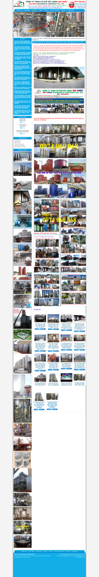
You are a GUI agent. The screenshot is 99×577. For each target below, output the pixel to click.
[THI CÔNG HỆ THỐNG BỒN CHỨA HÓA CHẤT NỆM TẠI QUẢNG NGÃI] (22, 293)
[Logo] (49, 8)
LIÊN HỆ (63, 10)
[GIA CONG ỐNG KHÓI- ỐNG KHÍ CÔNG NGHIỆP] (22, 436)
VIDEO (40, 10)
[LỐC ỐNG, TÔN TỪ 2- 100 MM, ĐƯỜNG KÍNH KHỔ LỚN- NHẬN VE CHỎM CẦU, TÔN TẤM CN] (22, 547)
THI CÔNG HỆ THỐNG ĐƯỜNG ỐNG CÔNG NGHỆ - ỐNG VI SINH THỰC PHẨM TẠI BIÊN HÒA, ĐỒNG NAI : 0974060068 (52, 405)
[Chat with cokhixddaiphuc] (22, 129)
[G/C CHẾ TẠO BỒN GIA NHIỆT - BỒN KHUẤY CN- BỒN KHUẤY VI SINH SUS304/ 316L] (22, 519)
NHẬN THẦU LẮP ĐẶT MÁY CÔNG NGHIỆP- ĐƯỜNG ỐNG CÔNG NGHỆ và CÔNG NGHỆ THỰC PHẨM (22, 92)
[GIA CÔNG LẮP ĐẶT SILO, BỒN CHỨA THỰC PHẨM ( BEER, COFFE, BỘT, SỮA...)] (22, 353)
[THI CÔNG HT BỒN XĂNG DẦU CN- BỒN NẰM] (22, 189)
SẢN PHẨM (34, 10)
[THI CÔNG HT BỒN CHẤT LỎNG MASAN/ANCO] (22, 214)
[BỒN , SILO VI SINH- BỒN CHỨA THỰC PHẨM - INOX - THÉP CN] (22, 373)
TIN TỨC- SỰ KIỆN (55, 10)
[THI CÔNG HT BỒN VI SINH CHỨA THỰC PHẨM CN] (22, 161)
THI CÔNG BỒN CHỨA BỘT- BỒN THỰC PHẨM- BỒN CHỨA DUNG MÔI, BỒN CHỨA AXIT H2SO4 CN (22, 78)
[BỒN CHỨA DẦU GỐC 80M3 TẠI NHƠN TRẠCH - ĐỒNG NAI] (22, 251)
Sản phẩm (40, 38)
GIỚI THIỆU (27, 10)
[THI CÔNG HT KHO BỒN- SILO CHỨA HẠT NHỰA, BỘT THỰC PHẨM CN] (22, 175)
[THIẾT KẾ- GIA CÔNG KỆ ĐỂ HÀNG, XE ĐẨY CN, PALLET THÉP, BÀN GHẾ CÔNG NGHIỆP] (22, 467)
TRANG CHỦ (19, 10)
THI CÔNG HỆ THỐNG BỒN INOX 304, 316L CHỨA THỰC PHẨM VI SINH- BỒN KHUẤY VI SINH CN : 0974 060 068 (22, 73)
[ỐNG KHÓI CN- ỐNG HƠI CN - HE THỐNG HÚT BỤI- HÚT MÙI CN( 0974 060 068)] (22, 328)
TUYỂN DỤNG (70, 10)
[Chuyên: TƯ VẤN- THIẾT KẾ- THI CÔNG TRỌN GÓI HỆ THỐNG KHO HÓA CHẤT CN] (22, 307)
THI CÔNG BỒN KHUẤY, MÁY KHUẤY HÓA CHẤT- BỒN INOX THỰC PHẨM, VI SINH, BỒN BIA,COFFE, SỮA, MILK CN (23, 97)
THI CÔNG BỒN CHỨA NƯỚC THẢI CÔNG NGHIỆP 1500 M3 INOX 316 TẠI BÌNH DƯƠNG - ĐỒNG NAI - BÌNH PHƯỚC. (22, 112)
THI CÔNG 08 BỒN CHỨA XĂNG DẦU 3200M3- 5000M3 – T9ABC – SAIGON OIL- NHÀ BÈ (22, 58)
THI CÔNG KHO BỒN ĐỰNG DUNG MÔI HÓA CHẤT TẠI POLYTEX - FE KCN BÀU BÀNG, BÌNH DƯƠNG (22, 107)
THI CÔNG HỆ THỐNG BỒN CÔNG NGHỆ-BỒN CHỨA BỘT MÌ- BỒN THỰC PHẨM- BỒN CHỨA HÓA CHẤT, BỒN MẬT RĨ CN (22, 68)
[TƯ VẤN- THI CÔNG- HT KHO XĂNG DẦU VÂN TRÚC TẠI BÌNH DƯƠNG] (22, 242)
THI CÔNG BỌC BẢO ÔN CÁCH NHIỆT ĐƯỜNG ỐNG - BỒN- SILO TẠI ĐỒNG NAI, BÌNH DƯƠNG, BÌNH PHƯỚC (22, 53)
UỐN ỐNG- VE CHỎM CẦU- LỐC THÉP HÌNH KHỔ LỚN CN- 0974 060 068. (23, 88)
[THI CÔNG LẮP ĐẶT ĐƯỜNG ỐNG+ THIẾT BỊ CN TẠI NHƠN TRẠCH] (22, 265)
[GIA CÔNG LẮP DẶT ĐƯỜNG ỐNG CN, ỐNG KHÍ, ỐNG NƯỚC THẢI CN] (22, 450)
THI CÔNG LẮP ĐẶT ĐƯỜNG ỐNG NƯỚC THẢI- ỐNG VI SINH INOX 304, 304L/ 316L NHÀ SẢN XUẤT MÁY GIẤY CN (23, 43)
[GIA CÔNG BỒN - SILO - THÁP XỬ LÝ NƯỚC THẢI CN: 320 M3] (22, 397)
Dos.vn (83, 557)
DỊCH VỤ (46, 10)
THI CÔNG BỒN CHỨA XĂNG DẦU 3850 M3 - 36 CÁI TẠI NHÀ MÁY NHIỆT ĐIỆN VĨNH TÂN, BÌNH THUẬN (22, 62)
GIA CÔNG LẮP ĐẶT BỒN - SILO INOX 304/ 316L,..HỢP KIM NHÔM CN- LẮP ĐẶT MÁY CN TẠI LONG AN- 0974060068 (39, 405)
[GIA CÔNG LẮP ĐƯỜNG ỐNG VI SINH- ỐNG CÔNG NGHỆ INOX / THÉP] (22, 422)
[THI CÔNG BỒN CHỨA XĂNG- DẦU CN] (22, 339)
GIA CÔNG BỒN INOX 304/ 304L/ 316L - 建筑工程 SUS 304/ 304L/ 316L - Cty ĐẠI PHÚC (22, 102)
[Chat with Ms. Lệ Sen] (22, 123)
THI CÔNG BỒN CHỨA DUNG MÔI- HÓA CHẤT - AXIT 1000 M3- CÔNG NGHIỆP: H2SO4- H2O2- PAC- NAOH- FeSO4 (22, 48)
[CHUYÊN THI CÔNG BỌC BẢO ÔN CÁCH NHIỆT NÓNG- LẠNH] (22, 534)
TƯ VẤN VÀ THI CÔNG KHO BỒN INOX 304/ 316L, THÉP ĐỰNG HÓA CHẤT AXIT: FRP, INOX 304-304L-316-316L (22, 83)
